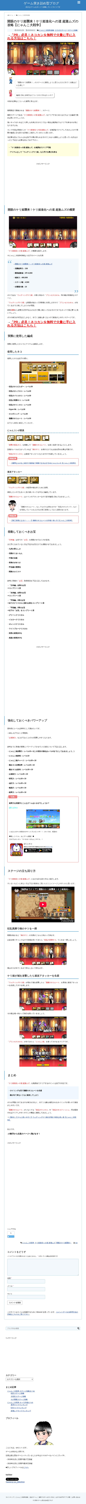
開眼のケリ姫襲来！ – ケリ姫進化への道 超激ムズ (33, 264)
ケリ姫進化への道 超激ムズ (45, 1243)
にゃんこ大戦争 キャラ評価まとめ (20, 1402)
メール (10, 1286)
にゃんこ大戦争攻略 (46, 30)
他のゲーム (33, 1497)
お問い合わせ (76, 1497)
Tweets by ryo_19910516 (15, 1482)
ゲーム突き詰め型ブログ (41, 3)
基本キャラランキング (19, 1405)
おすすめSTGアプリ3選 (63, 1497)
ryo (76, 1243)
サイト (9, 1294)
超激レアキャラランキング (21, 1411)
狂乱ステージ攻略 (17, 1393)
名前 (9, 1278)
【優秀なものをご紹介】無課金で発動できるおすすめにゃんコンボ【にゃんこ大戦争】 (43, 463)
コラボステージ (61, 30)
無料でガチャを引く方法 (46, 1497)
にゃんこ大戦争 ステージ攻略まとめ (21, 1391)
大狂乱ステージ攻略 (18, 1396)
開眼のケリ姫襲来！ (63, 1243)
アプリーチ (49, 847)
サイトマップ (10, 1497)
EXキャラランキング (19, 1408)
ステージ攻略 (72, 30)
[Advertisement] (43, 181)
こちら (26, 1467)
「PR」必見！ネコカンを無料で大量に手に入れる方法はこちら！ (41, 36)
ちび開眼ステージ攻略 (19, 1399)
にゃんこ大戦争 (28, 1243)
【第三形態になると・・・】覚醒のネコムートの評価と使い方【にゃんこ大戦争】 (42, 520)
